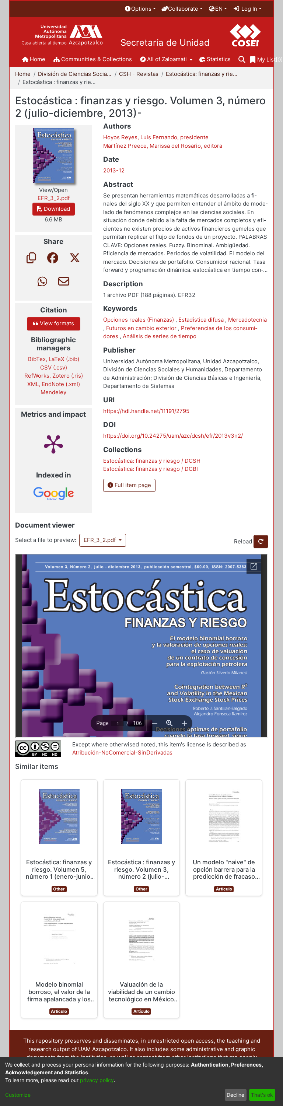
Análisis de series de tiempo (159, 336)
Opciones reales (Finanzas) (139, 319)
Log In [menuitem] (248, 8)
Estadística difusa (201, 319)
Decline (235, 1095)
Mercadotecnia (247, 319)
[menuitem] (140, 9)
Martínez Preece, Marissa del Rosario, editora (162, 145)
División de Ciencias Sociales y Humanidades (75, 73)
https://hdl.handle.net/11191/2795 (146, 410)
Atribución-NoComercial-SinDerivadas (122, 752)
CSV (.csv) (53, 367)
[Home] (62, 35)
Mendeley (53, 392)
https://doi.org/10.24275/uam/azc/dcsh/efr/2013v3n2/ (173, 435)
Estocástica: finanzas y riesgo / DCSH (203, 73)
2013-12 (114, 170)
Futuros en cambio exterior (142, 328)
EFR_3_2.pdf (100, 539)
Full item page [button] (132, 485)
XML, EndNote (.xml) (53, 384)
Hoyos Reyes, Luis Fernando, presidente (156, 137)
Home (23, 73)
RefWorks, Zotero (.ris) (53, 375)
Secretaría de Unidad (165, 42)
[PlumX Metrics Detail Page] (53, 443)
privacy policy (97, 1080)
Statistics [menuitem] (219, 59)
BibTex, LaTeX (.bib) (53, 359)
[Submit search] (242, 60)
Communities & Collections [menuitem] (96, 59)
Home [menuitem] (37, 59)
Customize (18, 1095)
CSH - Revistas (138, 73)
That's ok (262, 1095)
